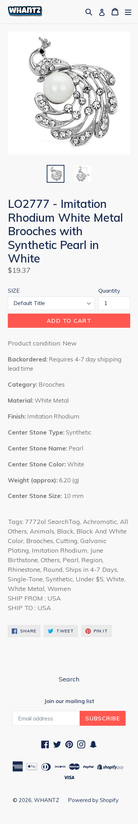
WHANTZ (46, 800)
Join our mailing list (69, 701)
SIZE (14, 290)
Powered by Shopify (93, 800)
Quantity (109, 290)
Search (69, 679)
